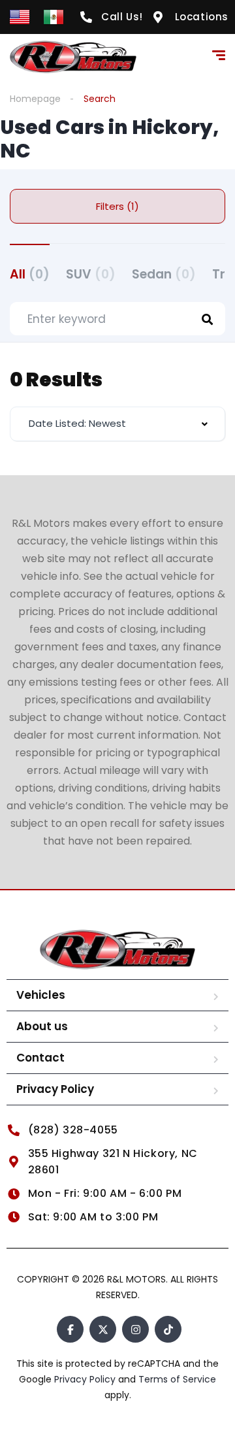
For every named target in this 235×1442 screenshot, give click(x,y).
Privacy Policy (55, 1089)
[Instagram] (135, 1329)
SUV (91, 274)
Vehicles (40, 995)
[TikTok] (168, 1329)
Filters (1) (117, 206)
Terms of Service (177, 1379)
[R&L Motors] (73, 57)
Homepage (35, 98)
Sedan (164, 274)
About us (42, 1026)
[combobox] (117, 424)
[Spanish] (53, 16)
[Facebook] (70, 1329)
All (30, 274)
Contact (40, 1057)
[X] (102, 1329)
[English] (19, 16)
